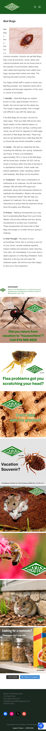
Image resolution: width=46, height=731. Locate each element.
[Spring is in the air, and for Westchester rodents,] (23, 603)
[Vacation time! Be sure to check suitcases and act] (23, 461)
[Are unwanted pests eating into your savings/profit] (23, 509)
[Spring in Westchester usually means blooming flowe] (23, 650)
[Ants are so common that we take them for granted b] (23, 414)
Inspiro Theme (18, 728)
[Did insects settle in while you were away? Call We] (23, 320)
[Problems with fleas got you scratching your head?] (23, 367)
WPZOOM (29, 728)
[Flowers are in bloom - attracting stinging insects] (23, 556)
